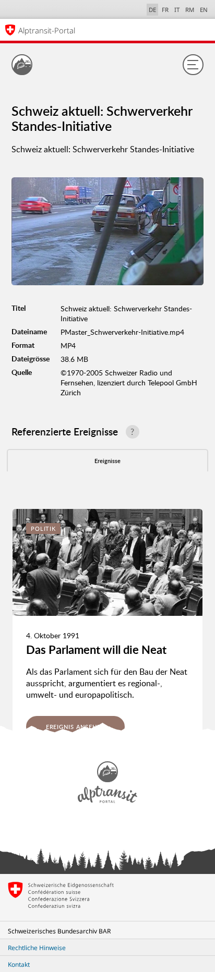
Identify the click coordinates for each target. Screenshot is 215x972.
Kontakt (19, 964)
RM (189, 10)
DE (152, 10)
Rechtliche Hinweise (37, 947)
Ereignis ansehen (75, 727)
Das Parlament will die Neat (96, 649)
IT (177, 10)
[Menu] (193, 64)
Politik (43, 528)
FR (165, 10)
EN (204, 10)
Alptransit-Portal (46, 30)
